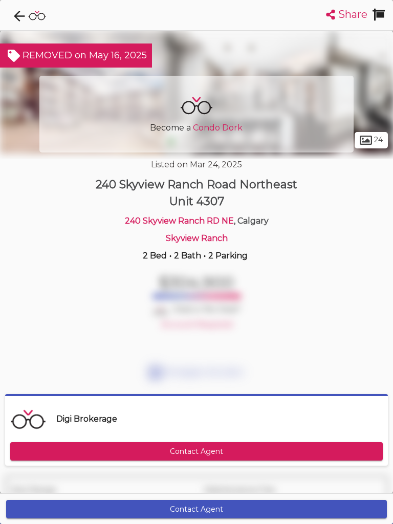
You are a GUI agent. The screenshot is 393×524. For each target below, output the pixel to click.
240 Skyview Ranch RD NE (179, 221)
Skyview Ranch (197, 238)
